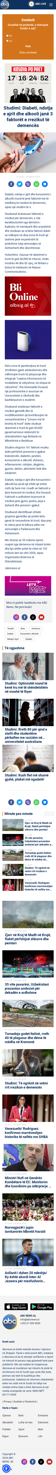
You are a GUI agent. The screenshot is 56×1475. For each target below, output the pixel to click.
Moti (40, 1429)
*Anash (10, 628)
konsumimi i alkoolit (29, 633)
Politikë (6, 1429)
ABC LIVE (40, 4)
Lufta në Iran (25, 1422)
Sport (21, 1429)
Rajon (5, 1436)
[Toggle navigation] (51, 5)
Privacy (8, 1402)
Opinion (6, 1415)
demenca (36, 628)
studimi (28, 639)
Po (10, 36)
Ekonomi (23, 1436)
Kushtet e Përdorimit (25, 1402)
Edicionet (43, 1422)
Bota (23, 628)
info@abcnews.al (29, 1319)
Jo (10, 41)
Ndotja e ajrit (13, 639)
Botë (20, 1415)
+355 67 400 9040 (30, 1323)
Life (40, 1436)
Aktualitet (7, 1422)
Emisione (43, 1415)
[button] (6, 1468)
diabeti (10, 633)
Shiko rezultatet (28, 53)
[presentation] (47, 814)
